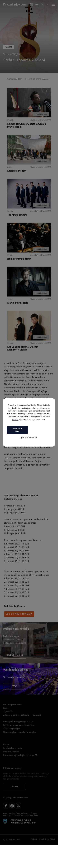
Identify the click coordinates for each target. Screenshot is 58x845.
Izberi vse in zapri (17, 430)
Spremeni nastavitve (28, 437)
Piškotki (15, 420)
